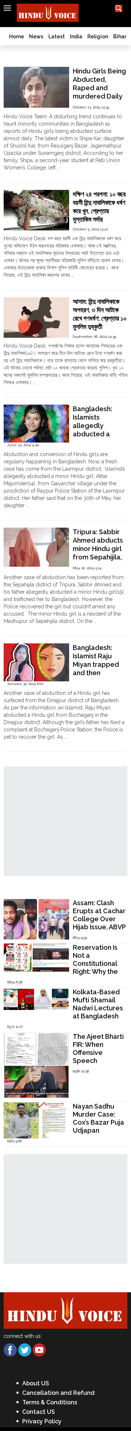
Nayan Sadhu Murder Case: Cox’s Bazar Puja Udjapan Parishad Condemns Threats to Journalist (98, 1134)
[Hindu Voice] (65, 1309)
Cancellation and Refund (58, 1392)
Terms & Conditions (49, 1402)
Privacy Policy (41, 1421)
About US (35, 1383)
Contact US (38, 1411)
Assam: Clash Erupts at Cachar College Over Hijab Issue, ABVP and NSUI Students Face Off (99, 927)
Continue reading (24, 175)
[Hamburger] (7, 8)
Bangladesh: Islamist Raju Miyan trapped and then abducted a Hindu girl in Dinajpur (96, 673)
